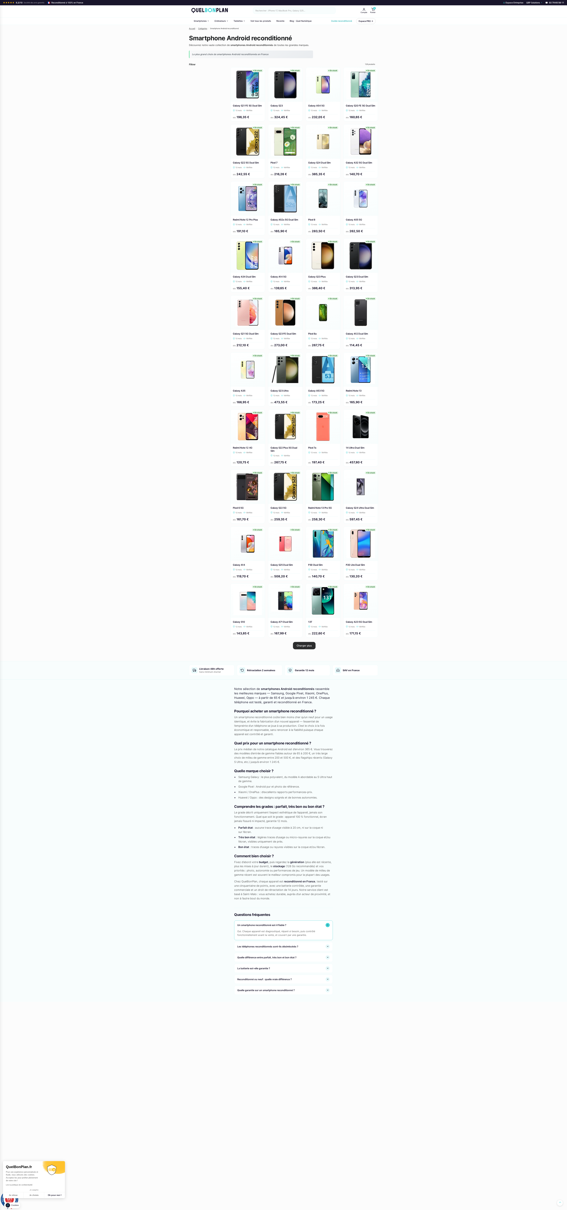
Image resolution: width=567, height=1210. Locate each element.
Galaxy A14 (239, 564)
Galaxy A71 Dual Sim (282, 621)
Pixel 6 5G (238, 507)
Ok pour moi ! (55, 1195)
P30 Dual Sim (315, 564)
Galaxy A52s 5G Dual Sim (284, 219)
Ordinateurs (220, 21)
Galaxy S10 (239, 621)
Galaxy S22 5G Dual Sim (246, 162)
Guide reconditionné (341, 21)
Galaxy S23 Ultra (280, 390)
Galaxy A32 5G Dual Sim (359, 162)
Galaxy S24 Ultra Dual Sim (360, 507)
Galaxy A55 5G (354, 219)
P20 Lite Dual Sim (355, 564)
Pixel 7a (312, 447)
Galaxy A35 (239, 390)
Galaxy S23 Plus (317, 276)
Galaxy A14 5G (278, 276)
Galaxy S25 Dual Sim (282, 564)
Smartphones (200, 21)
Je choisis (34, 1195)
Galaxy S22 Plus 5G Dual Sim (284, 449)
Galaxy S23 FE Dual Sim (283, 333)
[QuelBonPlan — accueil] (209, 10)
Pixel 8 (311, 219)
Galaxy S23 (277, 105)
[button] (12, 1205)
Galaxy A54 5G (316, 105)
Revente (280, 21)
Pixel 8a (312, 333)
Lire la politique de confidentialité (19, 1185)
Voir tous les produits (260, 21)
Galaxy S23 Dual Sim (357, 276)
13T (310, 621)
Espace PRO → (366, 21)
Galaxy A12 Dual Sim (357, 333)
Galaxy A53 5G (316, 390)
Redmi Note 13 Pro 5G (320, 507)
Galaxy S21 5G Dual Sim (246, 333)
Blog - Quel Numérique (301, 21)
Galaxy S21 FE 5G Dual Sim (247, 105)
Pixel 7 (274, 162)
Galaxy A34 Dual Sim (244, 276)
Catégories (202, 28)
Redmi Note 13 (353, 390)
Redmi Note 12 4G (242, 447)
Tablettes (238, 21)
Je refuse (13, 1195)
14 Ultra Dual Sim (355, 447)
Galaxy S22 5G (278, 507)
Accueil (192, 28)
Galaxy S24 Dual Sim (319, 162)
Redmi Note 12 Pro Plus (245, 219)
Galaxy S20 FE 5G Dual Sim (360, 105)
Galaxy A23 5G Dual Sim (359, 621)
